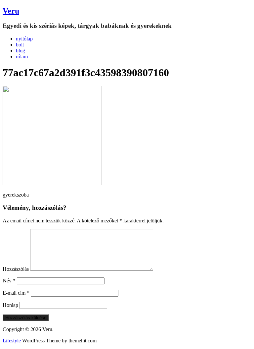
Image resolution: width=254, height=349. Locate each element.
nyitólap (24, 38)
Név (9, 280)
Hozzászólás (16, 269)
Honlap (10, 305)
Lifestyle (12, 340)
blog (20, 50)
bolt (20, 44)
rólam (22, 56)
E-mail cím (16, 293)
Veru (11, 11)
